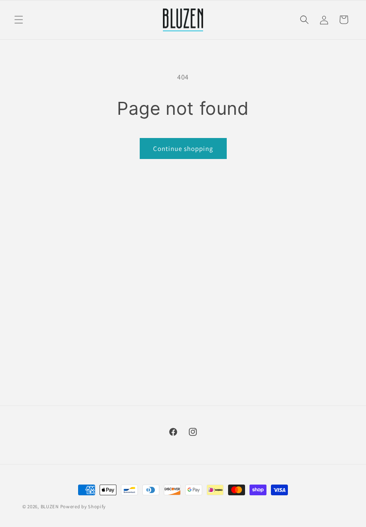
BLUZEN (50, 506)
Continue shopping (183, 148)
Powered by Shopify (83, 506)
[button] (19, 19)
